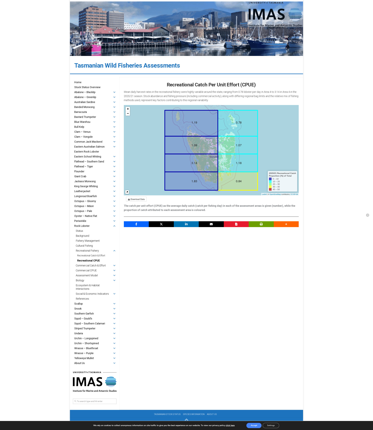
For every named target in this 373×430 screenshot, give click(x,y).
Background (82, 235)
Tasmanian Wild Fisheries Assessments (127, 65)
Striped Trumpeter (84, 328)
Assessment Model (87, 275)
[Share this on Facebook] (136, 224)
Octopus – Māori (84, 206)
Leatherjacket (82, 191)
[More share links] (286, 224)
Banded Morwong (84, 107)
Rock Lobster (82, 225)
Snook (78, 308)
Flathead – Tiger (83, 166)
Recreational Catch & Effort (91, 255)
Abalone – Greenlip (85, 97)
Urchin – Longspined (86, 338)
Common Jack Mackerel (88, 141)
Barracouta (80, 111)
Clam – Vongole (83, 136)
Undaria (78, 333)
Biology (80, 280)
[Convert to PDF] (236, 224)
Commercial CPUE (86, 270)
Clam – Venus (82, 131)
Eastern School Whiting (87, 156)
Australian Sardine (84, 102)
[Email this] (211, 224)
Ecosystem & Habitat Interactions (88, 287)
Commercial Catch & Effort (91, 265)
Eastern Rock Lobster (86, 151)
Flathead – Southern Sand (89, 161)
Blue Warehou (82, 121)
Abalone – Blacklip (84, 92)
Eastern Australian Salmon (89, 146)
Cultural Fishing (84, 245)
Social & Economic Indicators (92, 293)
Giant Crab (80, 176)
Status (79, 230)
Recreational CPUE (88, 260)
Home (77, 82)
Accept (254, 425)
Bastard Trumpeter (85, 116)
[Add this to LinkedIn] (186, 224)
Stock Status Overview (87, 87)
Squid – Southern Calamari (89, 323)
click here (230, 425)
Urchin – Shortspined (86, 343)
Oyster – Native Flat (85, 215)
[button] (114, 92)
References (82, 298)
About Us (79, 363)
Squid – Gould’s (83, 318)
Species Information (194, 414)
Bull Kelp (79, 126)
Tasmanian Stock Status (167, 414)
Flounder (79, 171)
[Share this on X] (161, 224)
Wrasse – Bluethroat (86, 348)
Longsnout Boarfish (85, 196)
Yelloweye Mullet (84, 358)
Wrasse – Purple (84, 353)
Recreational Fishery (87, 250)
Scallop (78, 303)
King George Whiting (86, 186)
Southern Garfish (84, 313)
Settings (271, 425)
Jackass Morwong (85, 181)
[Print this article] (261, 224)
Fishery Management (88, 240)
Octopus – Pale (83, 211)
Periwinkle (80, 220)
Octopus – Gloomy (85, 201)
